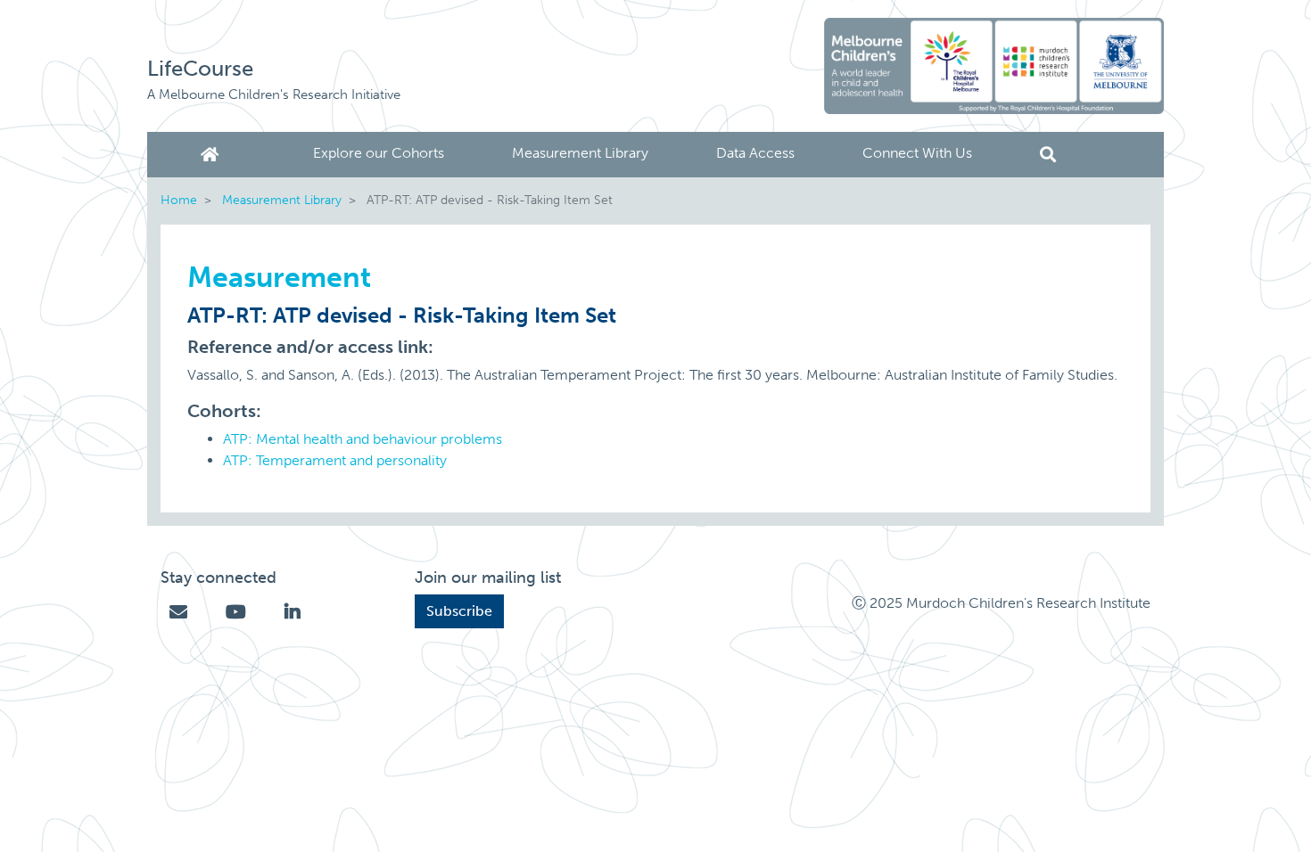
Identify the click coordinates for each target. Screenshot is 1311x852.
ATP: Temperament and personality (335, 460)
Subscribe (459, 610)
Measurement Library (580, 152)
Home (213, 154)
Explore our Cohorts (378, 152)
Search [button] (1048, 154)
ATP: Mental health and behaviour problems (362, 438)
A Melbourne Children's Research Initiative (273, 94)
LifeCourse (200, 68)
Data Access (755, 152)
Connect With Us (917, 152)
